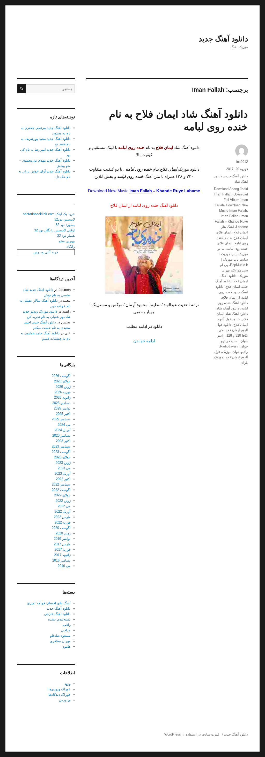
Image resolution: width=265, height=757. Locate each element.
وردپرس (65, 700)
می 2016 (64, 566)
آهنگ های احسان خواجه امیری (49, 603)
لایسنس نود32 (64, 219)
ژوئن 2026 (63, 387)
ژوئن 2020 (63, 533)
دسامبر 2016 (61, 560)
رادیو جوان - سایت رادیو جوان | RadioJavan (232, 341)
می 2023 (64, 468)
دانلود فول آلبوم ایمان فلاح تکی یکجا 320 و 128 (232, 330)
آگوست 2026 (61, 376)
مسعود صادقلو (60, 636)
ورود (67, 684)
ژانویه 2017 (62, 555)
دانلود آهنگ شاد (187, 147)
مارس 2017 (62, 544)
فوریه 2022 (63, 522)
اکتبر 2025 (63, 414)
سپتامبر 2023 (61, 446)
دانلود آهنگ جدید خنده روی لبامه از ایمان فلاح (232, 292)
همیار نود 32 (66, 236)
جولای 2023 (62, 457)
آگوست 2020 (61, 528)
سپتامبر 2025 (61, 419)
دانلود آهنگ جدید (223, 39)
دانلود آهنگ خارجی (57, 614)
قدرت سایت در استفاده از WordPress (191, 734)
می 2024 (64, 425)
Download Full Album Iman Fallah (231, 199)
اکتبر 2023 (63, 441)
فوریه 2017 (63, 549)
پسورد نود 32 (65, 225)
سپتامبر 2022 (61, 484)
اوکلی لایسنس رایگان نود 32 (54, 230)
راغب (67, 625)
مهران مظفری (60, 641)
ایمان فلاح (224, 232)
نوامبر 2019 (62, 539)
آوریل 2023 (63, 473)
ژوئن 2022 (63, 501)
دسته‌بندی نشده (59, 619)
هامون (66, 646)
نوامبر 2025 (62, 408)
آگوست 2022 (61, 490)
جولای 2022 (62, 495)
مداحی (66, 630)
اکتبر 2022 (63, 479)
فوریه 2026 (63, 392)
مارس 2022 (62, 517)
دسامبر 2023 (61, 435)
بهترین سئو (67, 241)
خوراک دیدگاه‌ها (59, 695)
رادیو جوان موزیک (235, 352)
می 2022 (64, 506)
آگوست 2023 (61, 452)
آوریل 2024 (63, 430)
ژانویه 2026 (62, 397)
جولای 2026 (62, 381)
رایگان (70, 246)
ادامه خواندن (144, 341)
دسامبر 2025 (61, 403)
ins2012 (242, 162)
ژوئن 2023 (63, 463)
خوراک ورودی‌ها (59, 689)
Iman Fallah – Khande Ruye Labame (231, 221)
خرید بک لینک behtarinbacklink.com (49, 214)
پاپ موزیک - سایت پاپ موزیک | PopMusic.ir (233, 259)
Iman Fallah (140, 191)
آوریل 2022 (63, 511)
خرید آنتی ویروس (45, 252)
